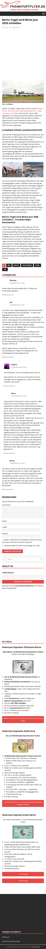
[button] (43, 13)
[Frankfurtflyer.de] (23, 10)
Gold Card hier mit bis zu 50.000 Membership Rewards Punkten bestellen (23, 803)
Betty (12, 461)
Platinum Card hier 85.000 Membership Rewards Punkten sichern (23, 719)
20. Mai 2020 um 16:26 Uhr (18, 367)
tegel (37, 265)
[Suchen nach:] (23, 559)
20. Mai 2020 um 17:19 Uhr (17, 463)
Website (5, 534)
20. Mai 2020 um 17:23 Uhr (18, 396)
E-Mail (4, 527)
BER (9, 265)
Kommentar (6, 505)
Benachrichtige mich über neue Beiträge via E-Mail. (22, 546)
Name (4, 521)
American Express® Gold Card (18, 731)
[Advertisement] (23, 54)
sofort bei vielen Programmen (19, 698)
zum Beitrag (23, 881)
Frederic (17, 27)
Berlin (16, 265)
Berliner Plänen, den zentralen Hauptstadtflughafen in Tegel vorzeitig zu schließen (22, 110)
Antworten (8, 295)
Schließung (27, 265)
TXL (5, 269)
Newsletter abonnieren (23, 581)
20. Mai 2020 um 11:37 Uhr (17, 283)
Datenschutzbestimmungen (11, 941)
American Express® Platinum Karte (21, 647)
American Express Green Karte (19, 814)
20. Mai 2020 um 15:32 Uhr (17, 305)
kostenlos (20, 708)
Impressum (5, 937)
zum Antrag (23, 874)
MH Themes (36, 947)
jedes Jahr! (17, 701)
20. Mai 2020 (8, 27)
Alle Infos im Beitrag (11, 713)
